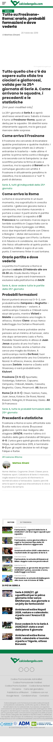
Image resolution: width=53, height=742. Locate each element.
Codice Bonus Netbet (39, 685)
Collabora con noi (39, 692)
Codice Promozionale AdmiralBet (26, 679)
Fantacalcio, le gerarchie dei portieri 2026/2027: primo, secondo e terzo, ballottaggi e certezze (31, 570)
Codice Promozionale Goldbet (27, 682)
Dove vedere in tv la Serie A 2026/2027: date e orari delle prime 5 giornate (31, 626)
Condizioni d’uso (29, 695)
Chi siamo (16, 689)
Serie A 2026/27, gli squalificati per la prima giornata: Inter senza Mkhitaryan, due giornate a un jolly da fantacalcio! (32, 598)
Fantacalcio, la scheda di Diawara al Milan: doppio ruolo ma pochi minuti (31, 560)
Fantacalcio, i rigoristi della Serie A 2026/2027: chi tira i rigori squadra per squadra (32, 531)
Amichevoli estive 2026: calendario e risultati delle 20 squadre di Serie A (31, 551)
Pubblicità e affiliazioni (17, 692)
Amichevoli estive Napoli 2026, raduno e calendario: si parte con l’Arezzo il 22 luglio (31, 614)
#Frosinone (8, 457)
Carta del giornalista (33, 689)
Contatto (44, 695)
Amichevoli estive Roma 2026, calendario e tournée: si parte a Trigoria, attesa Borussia (32, 640)
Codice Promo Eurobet (16, 685)
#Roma (18, 457)
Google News (12, 695)
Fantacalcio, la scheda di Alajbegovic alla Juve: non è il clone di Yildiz (32, 579)
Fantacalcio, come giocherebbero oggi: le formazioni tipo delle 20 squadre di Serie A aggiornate (30, 542)
